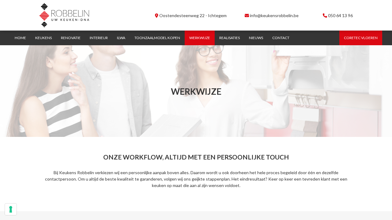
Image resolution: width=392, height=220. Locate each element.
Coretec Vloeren (361, 37)
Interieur (99, 37)
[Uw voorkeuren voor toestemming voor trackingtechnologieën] (11, 209)
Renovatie (71, 37)
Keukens (43, 37)
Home (20, 37)
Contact (280, 37)
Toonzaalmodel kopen (157, 37)
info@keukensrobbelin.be (274, 15)
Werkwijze (199, 37)
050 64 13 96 (340, 15)
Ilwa (121, 37)
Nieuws (256, 37)
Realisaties (229, 37)
